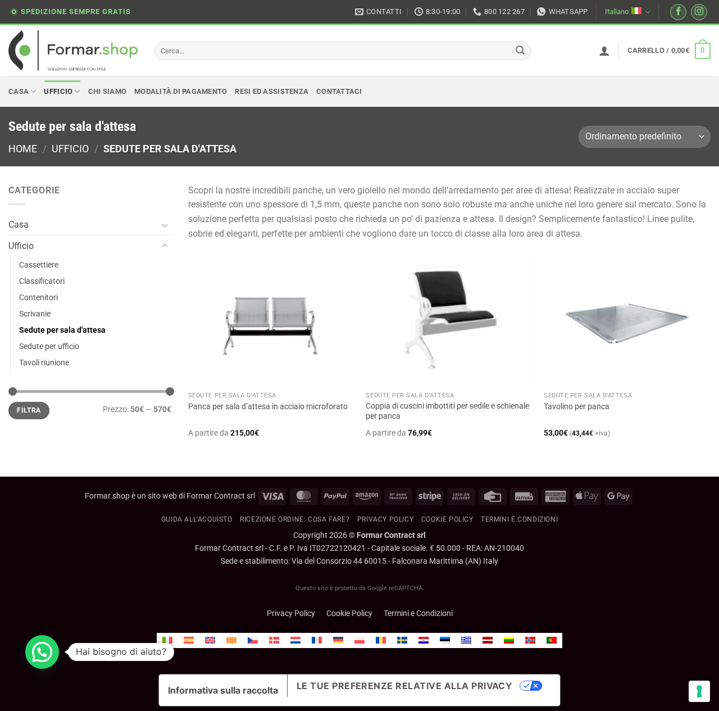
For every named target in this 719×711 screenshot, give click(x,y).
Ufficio (58, 91)
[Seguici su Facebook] (678, 12)
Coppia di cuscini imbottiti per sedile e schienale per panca (447, 411)
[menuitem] (167, 640)
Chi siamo (107, 91)
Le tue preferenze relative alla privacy (405, 685)
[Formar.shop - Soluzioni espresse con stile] (73, 50)
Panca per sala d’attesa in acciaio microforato (268, 406)
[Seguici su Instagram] (699, 12)
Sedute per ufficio (49, 346)
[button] (604, 50)
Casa (18, 91)
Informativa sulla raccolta (223, 690)
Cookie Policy (349, 613)
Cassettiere (38, 265)
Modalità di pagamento (180, 91)
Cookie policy (447, 519)
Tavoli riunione (44, 363)
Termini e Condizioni (418, 613)
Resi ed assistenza (271, 91)
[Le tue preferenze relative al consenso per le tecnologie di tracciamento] (699, 691)
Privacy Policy (385, 519)
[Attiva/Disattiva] (164, 225)
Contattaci (339, 91)
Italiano (617, 11)
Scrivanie (35, 314)
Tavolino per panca (576, 406)
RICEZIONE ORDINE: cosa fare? (294, 519)
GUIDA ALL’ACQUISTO (197, 519)
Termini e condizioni (519, 519)
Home (22, 149)
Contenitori (38, 297)
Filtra (28, 410)
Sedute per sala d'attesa (62, 330)
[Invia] (520, 51)
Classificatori (42, 281)
